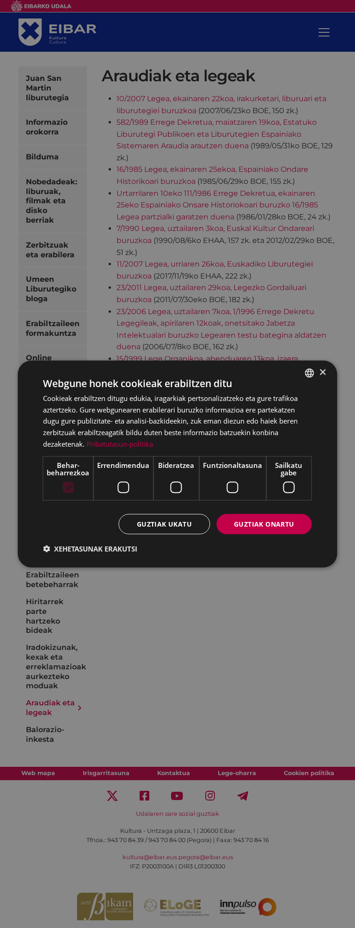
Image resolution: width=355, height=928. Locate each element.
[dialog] (177, 464)
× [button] (322, 372)
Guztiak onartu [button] (264, 523)
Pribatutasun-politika (119, 443)
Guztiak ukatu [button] (164, 523)
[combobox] (309, 372)
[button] (90, 549)
